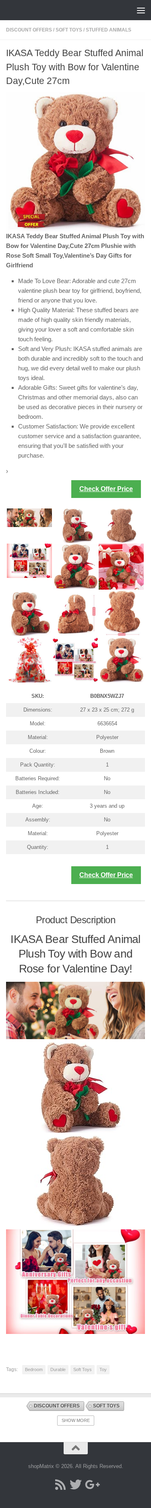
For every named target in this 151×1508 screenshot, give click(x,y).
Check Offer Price (106, 488)
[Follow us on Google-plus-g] (91, 1485)
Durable (58, 1369)
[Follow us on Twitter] (76, 1485)
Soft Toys (69, 30)
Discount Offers (29, 30)
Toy (103, 1369)
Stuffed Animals (108, 30)
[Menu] (141, 10)
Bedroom (34, 1369)
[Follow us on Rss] (60, 1485)
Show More (76, 1420)
